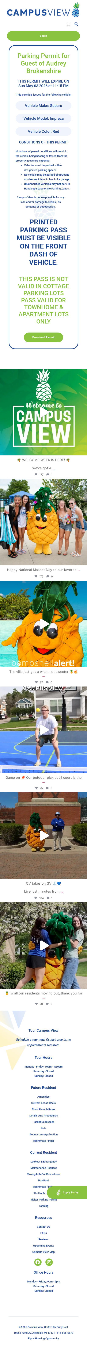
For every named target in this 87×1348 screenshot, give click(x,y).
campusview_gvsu (42, 373)
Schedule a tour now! (30, 1040)
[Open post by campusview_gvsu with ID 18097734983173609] (43, 729)
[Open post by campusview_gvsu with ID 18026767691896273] (43, 412)
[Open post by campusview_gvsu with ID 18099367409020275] (43, 835)
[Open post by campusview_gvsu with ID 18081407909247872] (43, 945)
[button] (69, 24)
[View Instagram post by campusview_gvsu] (83, 450)
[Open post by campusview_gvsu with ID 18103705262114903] (43, 522)
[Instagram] (49, 1262)
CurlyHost (62, 1327)
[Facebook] (38, 1262)
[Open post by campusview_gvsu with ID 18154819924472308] (43, 624)
